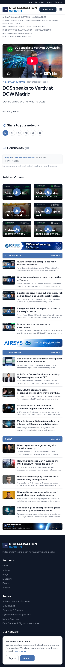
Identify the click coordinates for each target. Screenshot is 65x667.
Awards (6, 587)
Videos (6, 570)
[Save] (5, 133)
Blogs (5, 574)
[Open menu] (61, 9)
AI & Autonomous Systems (16, 17)
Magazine (8, 578)
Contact (58, 2)
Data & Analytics (11, 23)
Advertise (39, 2)
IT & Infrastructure (14, 82)
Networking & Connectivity (17, 33)
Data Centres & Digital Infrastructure (24, 27)
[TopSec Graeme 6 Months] (32, 246)
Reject (12, 658)
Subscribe (47, 9)
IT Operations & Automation (17, 30)
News (5, 565)
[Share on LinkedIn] (26, 133)
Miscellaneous (43, 30)
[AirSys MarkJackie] (32, 343)
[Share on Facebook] (40, 133)
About (49, 2)
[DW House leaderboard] (32, 526)
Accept (27, 658)
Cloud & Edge (39, 17)
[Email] (19, 133)
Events (6, 583)
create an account (25, 157)
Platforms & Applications (17, 36)
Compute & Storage (13, 20)
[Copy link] (12, 133)
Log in (29, 2)
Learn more (20, 651)
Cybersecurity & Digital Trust (42, 20)
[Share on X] (33, 133)
